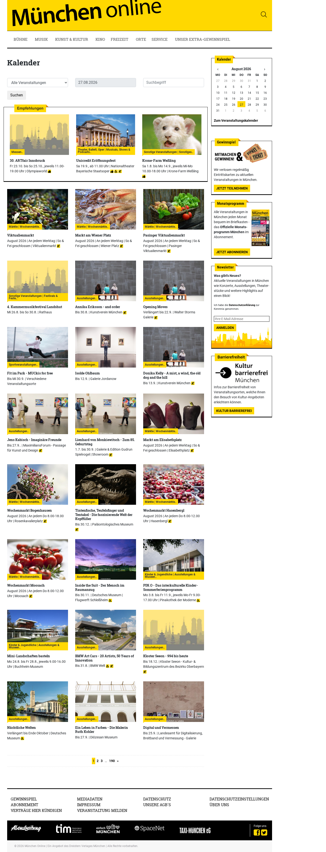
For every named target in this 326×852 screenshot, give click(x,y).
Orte (141, 39)
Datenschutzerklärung (242, 305)
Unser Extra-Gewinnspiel (202, 39)
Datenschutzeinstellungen (239, 798)
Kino (100, 39)
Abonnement (24, 804)
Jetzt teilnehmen (232, 188)
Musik (42, 39)
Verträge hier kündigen (36, 810)
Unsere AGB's (157, 804)
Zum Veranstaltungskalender (236, 120)
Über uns (219, 804)
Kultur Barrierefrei (234, 411)
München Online (35, 846)
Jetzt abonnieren (232, 252)
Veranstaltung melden (102, 810)
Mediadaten (89, 798)
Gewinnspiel (24, 798)
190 (112, 761)
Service (160, 39)
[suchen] (263, 14)
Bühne (21, 39)
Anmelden (225, 328)
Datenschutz (157, 798)
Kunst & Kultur (72, 39)
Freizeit (120, 39)
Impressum (88, 804)
